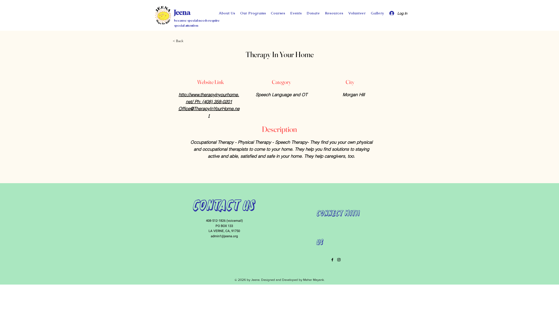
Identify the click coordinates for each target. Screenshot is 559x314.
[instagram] (339, 260)
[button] (313, 13)
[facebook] (332, 260)
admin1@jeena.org (224, 236)
